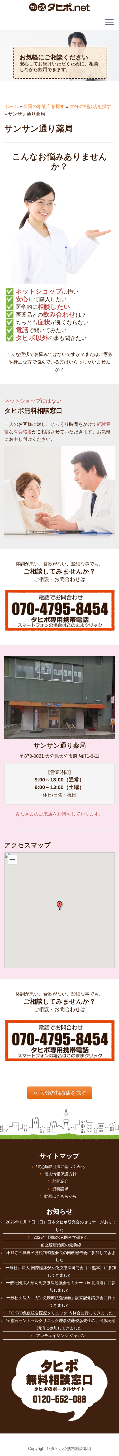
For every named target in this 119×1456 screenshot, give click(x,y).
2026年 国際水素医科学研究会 (61, 1237)
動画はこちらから (60, 1196)
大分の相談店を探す (90, 106)
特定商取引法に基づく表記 (60, 1166)
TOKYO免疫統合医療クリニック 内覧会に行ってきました (61, 1313)
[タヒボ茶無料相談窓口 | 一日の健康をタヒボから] (59, 7)
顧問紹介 (60, 1181)
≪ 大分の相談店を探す (59, 1093)
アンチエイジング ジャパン (61, 1335)
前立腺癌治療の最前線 (61, 1245)
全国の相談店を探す (44, 106)
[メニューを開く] (109, 22)
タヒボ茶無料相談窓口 (71, 1448)
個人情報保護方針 (60, 1174)
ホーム (11, 106)
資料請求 (60, 1188)
